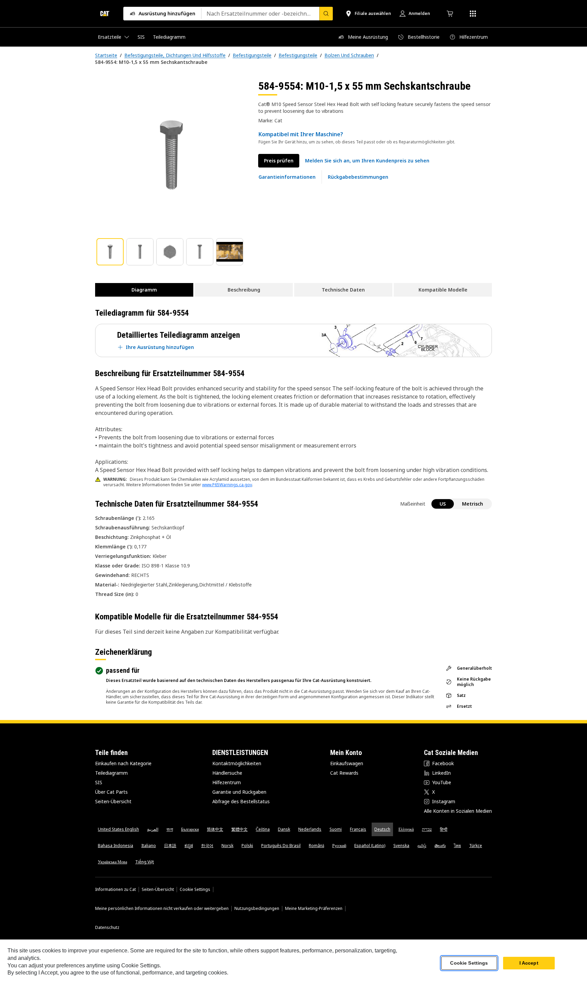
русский (339, 845)
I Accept (528, 963)
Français (358, 829)
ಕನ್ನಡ (188, 845)
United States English (118, 829)
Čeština (263, 829)
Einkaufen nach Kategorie (123, 763)
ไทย (457, 845)
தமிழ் (421, 845)
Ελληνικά (406, 829)
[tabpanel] (171, 155)
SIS (98, 782)
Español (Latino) (369, 845)
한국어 (207, 845)
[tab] (110, 251)
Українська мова (112, 862)
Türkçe (475, 845)
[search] (326, 13)
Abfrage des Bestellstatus (241, 801)
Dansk (284, 829)
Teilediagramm (111, 773)
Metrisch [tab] (472, 503)
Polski (247, 845)
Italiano (148, 845)
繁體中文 (239, 829)
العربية (152, 829)
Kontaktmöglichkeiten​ (236, 763)
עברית (427, 829)
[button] (367, 161)
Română (316, 845)
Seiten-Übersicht (113, 801)
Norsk (227, 845)
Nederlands (309, 829)
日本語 (170, 845)
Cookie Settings (195, 889)
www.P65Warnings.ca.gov (227, 485)
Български (190, 829)
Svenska (401, 845)
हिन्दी (443, 829)
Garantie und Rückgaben (239, 792)
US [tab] (443, 503)
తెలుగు (440, 845)
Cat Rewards (344, 773)
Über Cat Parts (111, 792)
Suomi (336, 829)
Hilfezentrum (226, 782)
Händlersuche (227, 773)
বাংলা (169, 829)
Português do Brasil (281, 845)
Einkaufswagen (346, 763)
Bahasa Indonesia (115, 845)
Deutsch (382, 829)
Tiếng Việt (144, 862)
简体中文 (215, 829)
